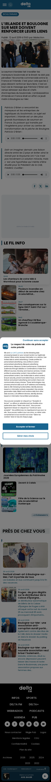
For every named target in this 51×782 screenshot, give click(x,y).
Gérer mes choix (25, 435)
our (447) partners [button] (17, 353)
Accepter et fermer (25, 426)
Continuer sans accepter (35, 340)
